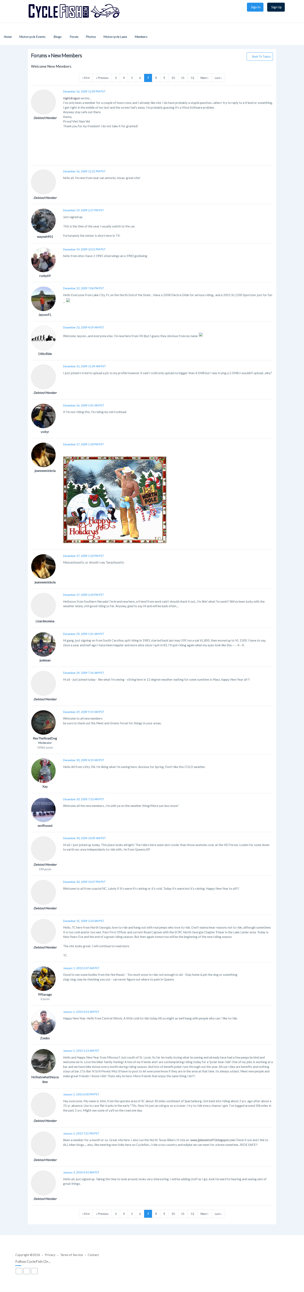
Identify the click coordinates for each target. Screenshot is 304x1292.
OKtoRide (45, 354)
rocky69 (45, 276)
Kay (45, 786)
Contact (93, 1255)
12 (192, 77)
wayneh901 (45, 236)
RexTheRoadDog (45, 738)
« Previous (102, 77)
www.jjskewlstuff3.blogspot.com (212, 1140)
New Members (66, 55)
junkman (45, 660)
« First (86, 77)
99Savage (45, 994)
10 (173, 77)
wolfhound (45, 825)
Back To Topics (261, 56)
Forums (39, 55)
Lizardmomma (45, 621)
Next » (204, 77)
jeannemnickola (45, 470)
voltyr (45, 432)
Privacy (50, 1255)
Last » (218, 77)
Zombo (45, 1038)
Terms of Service (71, 1255)
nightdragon (71, 98)
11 (182, 77)
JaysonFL (44, 314)
